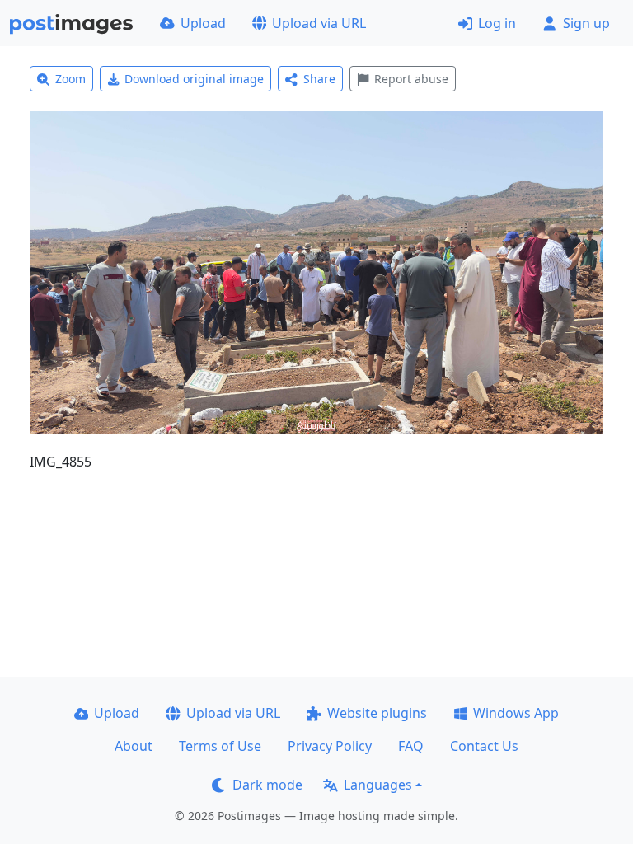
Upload (203, 23)
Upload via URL (319, 23)
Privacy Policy (330, 746)
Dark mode (267, 785)
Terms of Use (220, 746)
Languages (378, 785)
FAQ (411, 746)
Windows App (516, 713)
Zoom (70, 79)
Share (319, 79)
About (133, 746)
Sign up (586, 23)
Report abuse (411, 79)
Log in (497, 23)
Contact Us (484, 746)
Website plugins (377, 713)
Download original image (194, 79)
